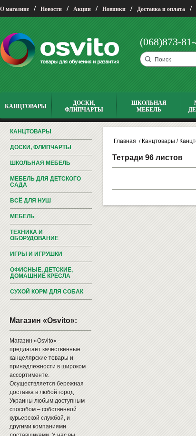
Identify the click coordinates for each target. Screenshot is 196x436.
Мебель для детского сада (45, 181)
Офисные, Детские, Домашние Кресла (41, 272)
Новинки (114, 9)
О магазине (14, 9)
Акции (82, 9)
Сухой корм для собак (46, 291)
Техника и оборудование (34, 235)
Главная (125, 141)
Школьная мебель (40, 163)
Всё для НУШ (30, 200)
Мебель (22, 216)
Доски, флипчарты (40, 147)
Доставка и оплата (161, 9)
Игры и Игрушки (36, 254)
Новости (51, 9)
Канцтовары (30, 131)
